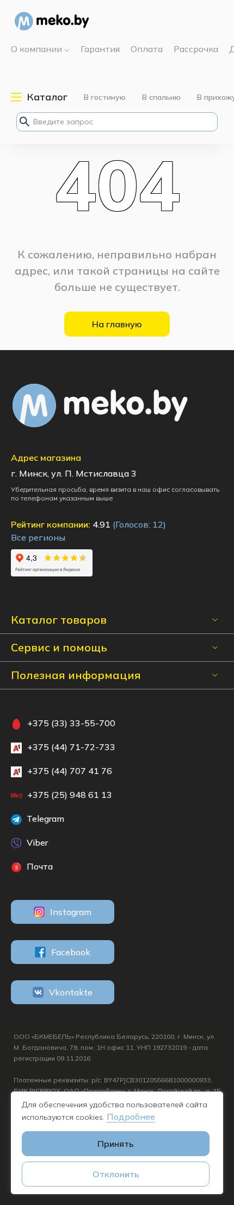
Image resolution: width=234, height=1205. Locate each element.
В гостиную (105, 97)
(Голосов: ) (139, 524)
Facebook (70, 952)
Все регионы (38, 537)
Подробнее (131, 1116)
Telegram (44, 818)
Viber (36, 842)
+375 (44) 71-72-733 (71, 746)
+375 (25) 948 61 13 (69, 794)
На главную (117, 324)
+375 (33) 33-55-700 (71, 723)
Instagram (70, 911)
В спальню (161, 97)
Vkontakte (71, 992)
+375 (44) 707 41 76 (69, 770)
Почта (38, 866)
